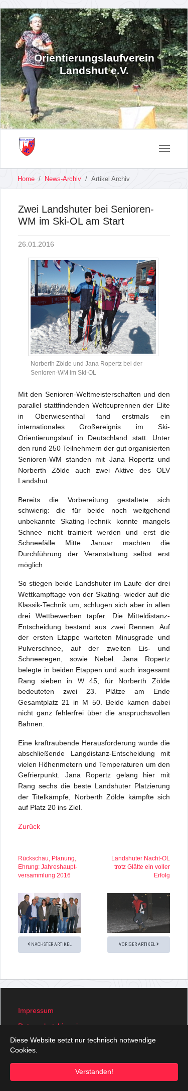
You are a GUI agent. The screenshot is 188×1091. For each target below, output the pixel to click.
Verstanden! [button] (94, 1071)
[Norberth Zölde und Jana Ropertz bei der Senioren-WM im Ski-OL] (93, 307)
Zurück (29, 826)
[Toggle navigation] (164, 148)
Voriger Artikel (137, 944)
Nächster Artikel (51, 944)
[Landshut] (27, 147)
